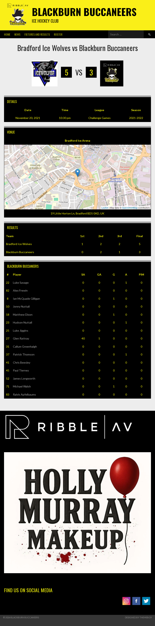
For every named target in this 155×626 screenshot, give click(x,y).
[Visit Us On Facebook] (136, 604)
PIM (141, 274)
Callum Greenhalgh (25, 346)
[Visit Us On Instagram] (126, 604)
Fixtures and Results (37, 34)
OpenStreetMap (129, 207)
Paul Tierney (21, 370)
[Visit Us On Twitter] (146, 604)
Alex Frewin (20, 290)
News (17, 34)
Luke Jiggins (20, 330)
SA (83, 274)
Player (17, 274)
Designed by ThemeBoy (138, 617)
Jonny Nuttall (21, 306)
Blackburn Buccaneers (84, 11)
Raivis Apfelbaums (24, 394)
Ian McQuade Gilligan (26, 298)
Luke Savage (21, 282)
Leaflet (105, 207)
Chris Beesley (21, 362)
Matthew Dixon (22, 314)
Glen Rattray (21, 338)
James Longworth (24, 378)
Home (7, 34)
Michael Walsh (22, 386)
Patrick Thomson (24, 354)
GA (99, 274)
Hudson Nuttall (22, 322)
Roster (58, 34)
